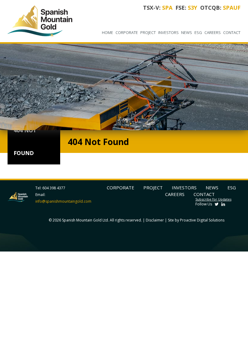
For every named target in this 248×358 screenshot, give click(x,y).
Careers (212, 32)
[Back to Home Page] (42, 21)
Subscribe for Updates (213, 199)
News (186, 32)
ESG (198, 32)
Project (148, 32)
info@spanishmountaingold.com (63, 201)
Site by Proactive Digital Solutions (196, 220)
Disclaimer (155, 220)
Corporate (127, 32)
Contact (231, 32)
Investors (168, 32)
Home (107, 32)
